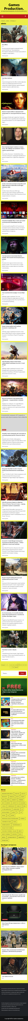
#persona (12, 796)
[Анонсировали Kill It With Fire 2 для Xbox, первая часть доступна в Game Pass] (5, 723)
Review (12, 815)
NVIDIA (13, 812)
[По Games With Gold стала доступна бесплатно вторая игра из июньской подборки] (5, 712)
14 (10, 665)
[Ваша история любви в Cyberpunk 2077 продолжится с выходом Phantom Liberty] (14, 101)
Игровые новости (12, 837)
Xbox (3, 180)
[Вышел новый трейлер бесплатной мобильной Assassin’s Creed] (14, 567)
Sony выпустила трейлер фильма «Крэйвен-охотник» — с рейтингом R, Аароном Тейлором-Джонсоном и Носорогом (18, 780)
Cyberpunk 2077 (11, 806)
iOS (22, 809)
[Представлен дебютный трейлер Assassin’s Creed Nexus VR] (14, 315)
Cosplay (4, 806)
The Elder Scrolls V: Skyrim (9, 649)
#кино (8, 799)
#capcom (17, 793)
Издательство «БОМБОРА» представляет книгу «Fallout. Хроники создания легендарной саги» (13, 868)
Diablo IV (19, 806)
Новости (4, 107)
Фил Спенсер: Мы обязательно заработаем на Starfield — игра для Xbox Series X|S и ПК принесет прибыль (18, 734)
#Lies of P (23, 793)
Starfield (22, 818)
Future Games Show (6, 809)
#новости (14, 799)
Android (4, 573)
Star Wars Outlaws (7, 78)
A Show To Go (15, 802)
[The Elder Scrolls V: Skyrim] (14, 639)
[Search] (25, 16)
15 (13, 665)
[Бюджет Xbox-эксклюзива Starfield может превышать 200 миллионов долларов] (5, 755)
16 (15, 665)
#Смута (22, 796)
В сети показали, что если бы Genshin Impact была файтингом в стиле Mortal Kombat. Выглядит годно (13, 614)
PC (3, 289)
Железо (4, 394)
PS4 (21, 812)
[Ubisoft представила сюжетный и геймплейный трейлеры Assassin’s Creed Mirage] (14, 350)
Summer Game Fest (6, 824)
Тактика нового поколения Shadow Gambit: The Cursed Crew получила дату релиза (13, 257)
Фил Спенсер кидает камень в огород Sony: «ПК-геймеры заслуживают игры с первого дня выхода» (13, 148)
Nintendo (4, 40)
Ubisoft (20, 831)
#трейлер (21, 799)
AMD (3, 802)
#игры (3, 799)
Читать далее (5, 55)
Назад (2, 665)
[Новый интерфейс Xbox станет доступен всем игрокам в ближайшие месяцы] (14, 210)
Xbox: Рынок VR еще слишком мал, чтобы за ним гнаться (18, 745)
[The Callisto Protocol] (14, 966)
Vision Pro (14, 834)
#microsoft (4, 796)
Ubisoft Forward (6, 834)
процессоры (5, 840)
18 (20, 665)
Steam (14, 821)
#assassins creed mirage (7, 793)
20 (25, 665)
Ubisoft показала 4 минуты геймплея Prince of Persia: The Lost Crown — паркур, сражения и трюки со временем (13, 504)
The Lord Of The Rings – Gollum (9, 831)
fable (24, 806)
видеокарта (21, 837)
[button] (2, 16)
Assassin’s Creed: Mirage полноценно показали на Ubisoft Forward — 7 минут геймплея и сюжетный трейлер (13, 542)
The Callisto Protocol (7, 976)
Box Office (5, 44)
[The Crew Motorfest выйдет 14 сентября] (14, 282)
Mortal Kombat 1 (6, 812)
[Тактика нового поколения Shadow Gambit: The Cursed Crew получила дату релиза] (14, 245)
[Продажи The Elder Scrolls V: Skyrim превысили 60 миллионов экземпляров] (14, 458)
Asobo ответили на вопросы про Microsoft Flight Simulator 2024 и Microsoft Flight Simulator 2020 (14, 185)
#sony (17, 796)
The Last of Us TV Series (7, 827)
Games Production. (14, 6)
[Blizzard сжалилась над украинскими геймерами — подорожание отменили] (14, 387)
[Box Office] (14, 34)
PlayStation (5, 465)
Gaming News (16, 809)
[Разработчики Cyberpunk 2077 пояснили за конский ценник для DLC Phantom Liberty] (14, 423)
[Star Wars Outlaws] (14, 67)
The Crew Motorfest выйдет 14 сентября (13, 292)
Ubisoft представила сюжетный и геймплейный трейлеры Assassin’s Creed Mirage (13, 363)
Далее (16, 667)
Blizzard (23, 802)
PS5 (8, 815)
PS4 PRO (3, 815)
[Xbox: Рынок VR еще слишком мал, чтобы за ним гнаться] (5, 745)
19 (23, 665)
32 (13, 667)
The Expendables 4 (16, 824)
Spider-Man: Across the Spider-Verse (10, 818)
